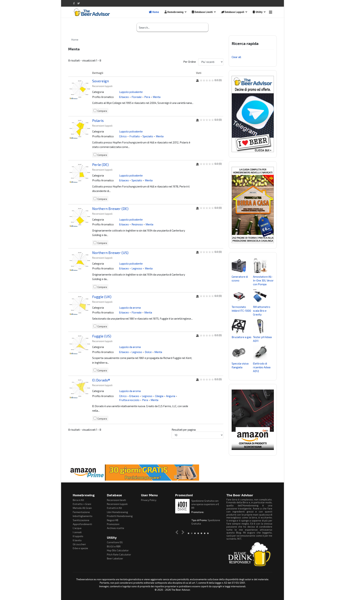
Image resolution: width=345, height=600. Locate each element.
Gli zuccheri (79, 544)
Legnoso (137, 268)
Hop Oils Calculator (118, 550)
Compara (102, 110)
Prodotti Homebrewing (120, 515)
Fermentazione (81, 512)
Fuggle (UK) (101, 296)
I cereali (77, 532)
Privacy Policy (148, 499)
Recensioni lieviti (116, 499)
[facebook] (74, 3)
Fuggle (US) (101, 336)
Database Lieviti (203, 12)
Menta (156, 97)
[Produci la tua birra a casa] (253, 205)
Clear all (236, 57)
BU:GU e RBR (114, 546)
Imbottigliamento (82, 515)
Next (182, 532)
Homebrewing (175, 12)
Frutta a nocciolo (129, 400)
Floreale (137, 97)
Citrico (123, 136)
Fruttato (134, 136)
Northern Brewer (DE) (110, 208)
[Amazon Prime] (172, 472)
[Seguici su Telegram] (253, 114)
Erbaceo (124, 97)
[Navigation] (270, 12)
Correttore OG (115, 542)
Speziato (147, 136)
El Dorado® (101, 380)
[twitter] (78, 3)
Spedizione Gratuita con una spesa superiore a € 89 (205, 504)
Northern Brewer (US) (110, 252)
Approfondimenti (82, 524)
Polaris (98, 120)
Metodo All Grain (82, 507)
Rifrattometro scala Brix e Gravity (261, 310)
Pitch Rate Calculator (119, 554)
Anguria (170, 396)
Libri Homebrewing (117, 512)
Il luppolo (78, 536)
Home (155, 12)
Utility (259, 12)
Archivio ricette (115, 528)
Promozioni (113, 524)
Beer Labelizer (115, 558)
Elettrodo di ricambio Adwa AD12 (261, 367)
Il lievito (77, 540)
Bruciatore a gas (241, 337)
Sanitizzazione (81, 520)
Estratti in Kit (114, 507)
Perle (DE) (100, 164)
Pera (147, 97)
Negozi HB (112, 520)
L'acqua (77, 528)
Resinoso (137, 224)
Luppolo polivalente (131, 91)
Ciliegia (159, 396)
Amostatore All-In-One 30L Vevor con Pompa (263, 280)
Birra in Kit (78, 499)
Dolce (148, 352)
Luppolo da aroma (130, 307)
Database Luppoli (234, 12)
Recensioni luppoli (117, 503)
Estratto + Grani (82, 503)
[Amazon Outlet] (253, 420)
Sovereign (100, 81)
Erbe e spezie (80, 548)
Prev (178, 532)
